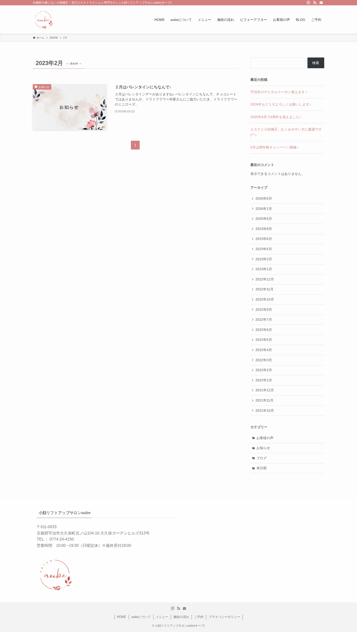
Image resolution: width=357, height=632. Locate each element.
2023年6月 (263, 239)
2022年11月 (264, 289)
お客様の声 (264, 438)
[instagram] (308, 2)
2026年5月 (263, 198)
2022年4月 (263, 350)
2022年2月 (263, 370)
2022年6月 (263, 330)
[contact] (321, 2)
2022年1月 (263, 380)
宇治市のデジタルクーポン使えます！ (279, 92)
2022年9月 (263, 310)
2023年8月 (263, 229)
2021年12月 (264, 390)
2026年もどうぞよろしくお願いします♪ (280, 104)
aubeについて (141, 617)
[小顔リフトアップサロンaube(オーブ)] (43, 19)
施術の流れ (181, 617)
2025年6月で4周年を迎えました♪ (275, 117)
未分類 (261, 468)
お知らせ (263, 448)
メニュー (162, 617)
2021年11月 (264, 400)
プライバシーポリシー (224, 617)
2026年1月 (263, 209)
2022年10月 (264, 299)
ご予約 (199, 617)
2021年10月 (264, 410)
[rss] (315, 2)
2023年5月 (263, 249)
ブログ (261, 458)
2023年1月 (263, 269)
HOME (121, 617)
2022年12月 (264, 279)
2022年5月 (263, 340)
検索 (315, 63)
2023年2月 (263, 259)
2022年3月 (263, 360)
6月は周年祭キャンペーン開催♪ (274, 147)
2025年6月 (263, 219)
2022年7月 (263, 319)
